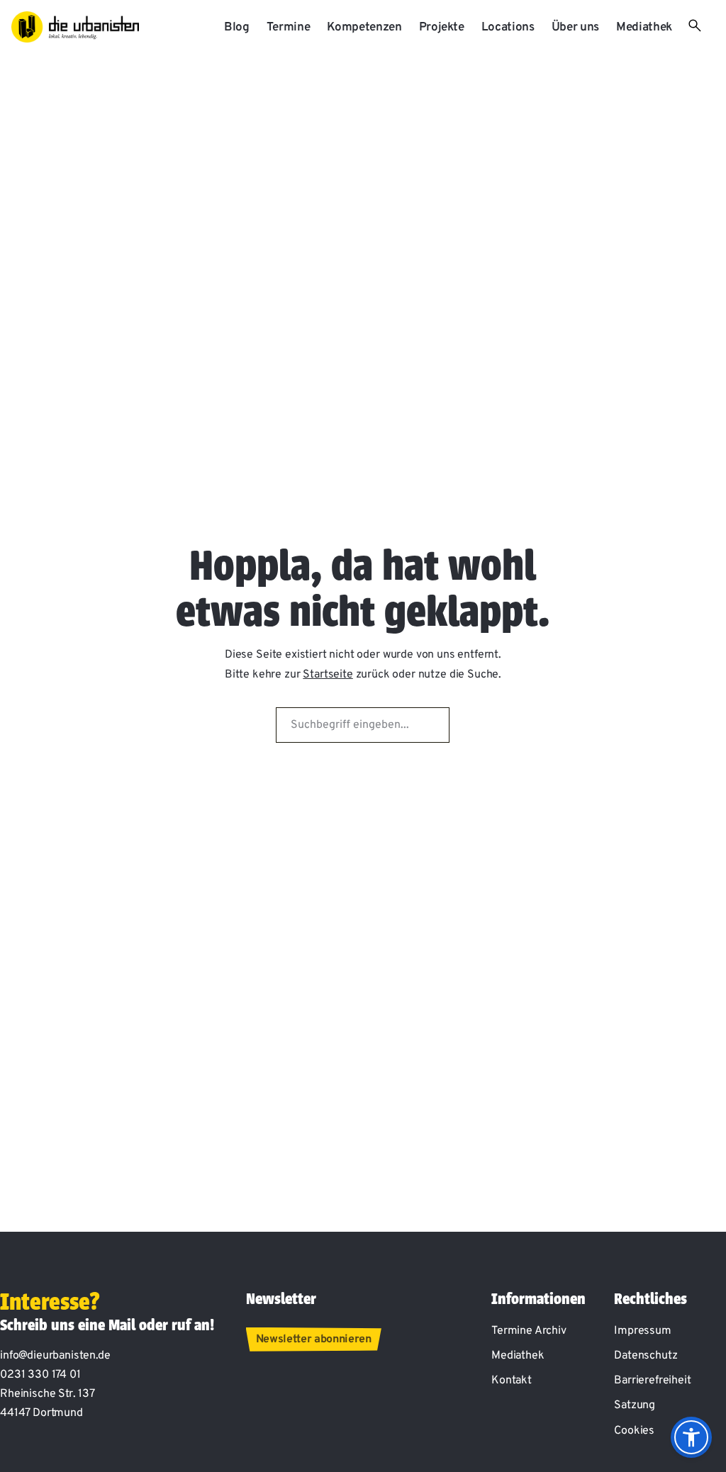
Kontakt (511, 1380)
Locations (508, 27)
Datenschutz (645, 1356)
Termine (289, 27)
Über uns (575, 27)
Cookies (634, 1431)
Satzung (634, 1405)
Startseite (327, 675)
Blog (237, 27)
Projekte (441, 27)
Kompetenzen (364, 27)
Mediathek (644, 27)
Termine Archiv (528, 1331)
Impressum (642, 1331)
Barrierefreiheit (652, 1380)
